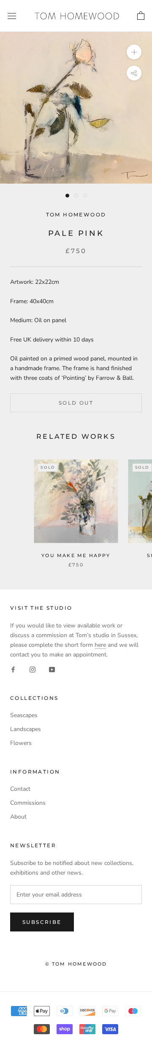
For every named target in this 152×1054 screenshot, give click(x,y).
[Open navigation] (12, 16)
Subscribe (42, 922)
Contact (20, 789)
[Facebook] (13, 669)
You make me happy (75, 555)
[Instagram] (32, 669)
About (18, 817)
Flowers (21, 743)
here (100, 645)
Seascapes (24, 715)
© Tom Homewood (76, 964)
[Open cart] (140, 16)
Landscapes (25, 729)
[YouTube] (52, 669)
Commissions (28, 803)
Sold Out (76, 403)
